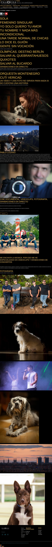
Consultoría (16, 7)
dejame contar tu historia (7, 7)
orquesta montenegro (20, 73)
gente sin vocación (17, 46)
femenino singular (16, 22)
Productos (33, 7)
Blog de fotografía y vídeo (25, 7)
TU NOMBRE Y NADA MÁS (19, 30)
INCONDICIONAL (12, 34)
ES (3, 546)
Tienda (4, 10)
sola (4, 18)
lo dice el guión (14, 42)
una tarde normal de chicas (24, 38)
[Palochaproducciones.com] (8, 2)
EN (1, 546)
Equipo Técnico (40, 7)
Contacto (46, 7)
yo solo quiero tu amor (20, 26)
